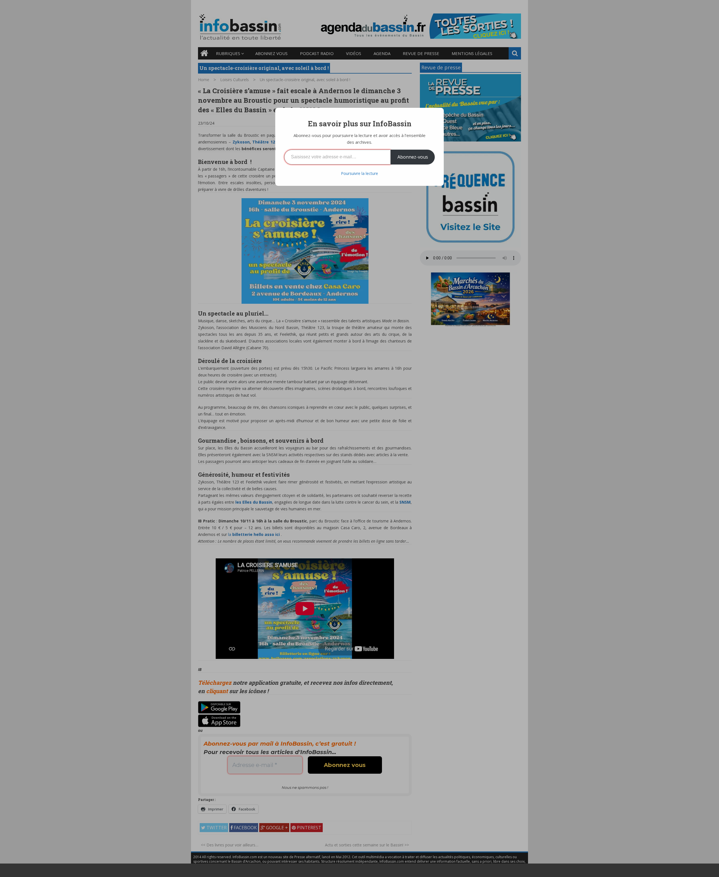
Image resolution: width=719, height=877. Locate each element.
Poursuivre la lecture (359, 173)
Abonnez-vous (412, 157)
